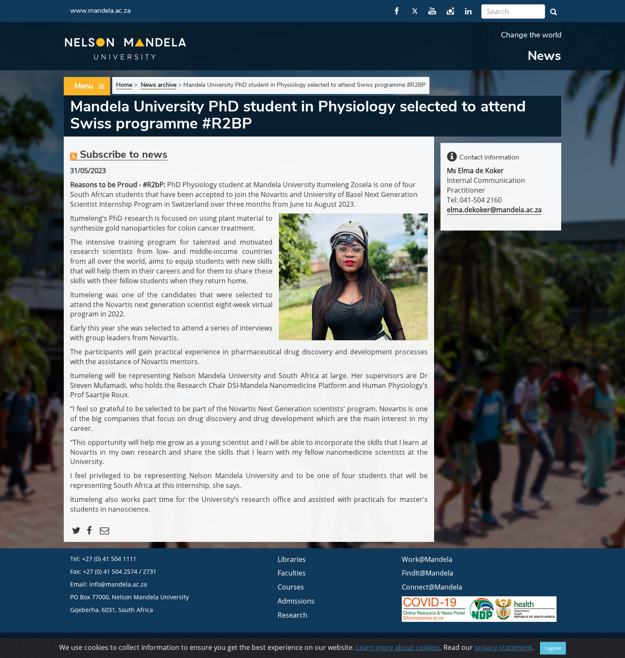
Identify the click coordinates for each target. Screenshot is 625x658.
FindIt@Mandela (427, 573)
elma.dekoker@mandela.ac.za (494, 209)
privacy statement (503, 647)
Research (292, 615)
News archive (158, 85)
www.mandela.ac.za (100, 10)
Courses (291, 587)
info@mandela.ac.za (118, 584)
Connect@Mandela (432, 587)
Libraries (292, 559)
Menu (83, 86)
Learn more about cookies (398, 647)
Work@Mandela (427, 559)
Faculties (292, 573)
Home (124, 85)
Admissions (296, 601)
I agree (553, 648)
